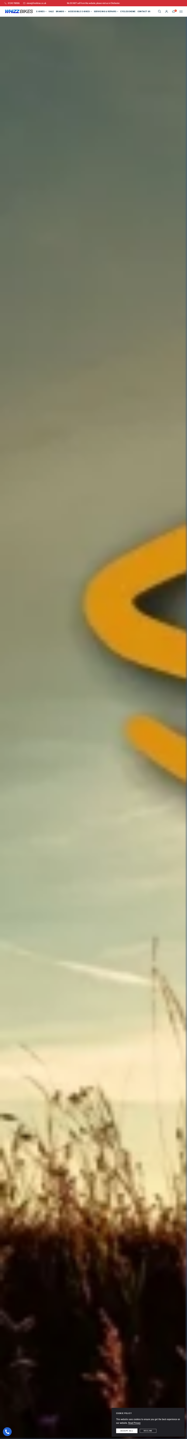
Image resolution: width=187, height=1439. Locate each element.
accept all (127, 1431)
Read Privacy (134, 1423)
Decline (148, 1431)
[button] (159, 11)
